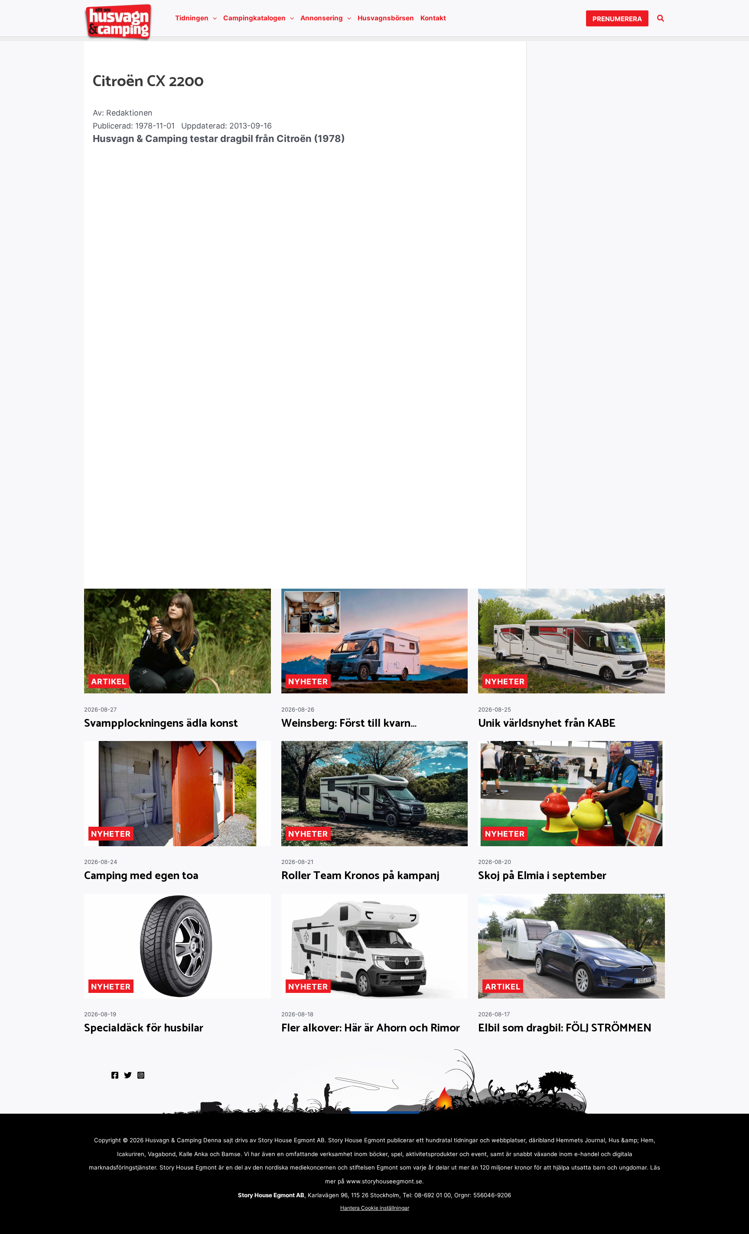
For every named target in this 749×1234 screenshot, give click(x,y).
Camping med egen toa (141, 876)
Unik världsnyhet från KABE (546, 723)
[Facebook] (115, 1075)
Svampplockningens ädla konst (161, 723)
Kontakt (433, 18)
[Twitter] (128, 1075)
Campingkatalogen (254, 18)
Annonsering (321, 18)
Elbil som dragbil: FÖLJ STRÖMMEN (564, 1028)
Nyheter (308, 681)
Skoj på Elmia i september (542, 876)
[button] (212, 18)
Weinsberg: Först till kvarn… (349, 723)
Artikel (109, 681)
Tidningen (191, 18)
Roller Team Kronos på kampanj (360, 876)
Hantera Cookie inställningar (374, 1208)
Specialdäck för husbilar (143, 1028)
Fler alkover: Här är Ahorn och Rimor (370, 1028)
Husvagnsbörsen (386, 18)
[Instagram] (141, 1075)
